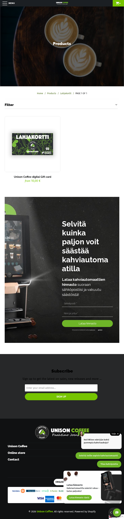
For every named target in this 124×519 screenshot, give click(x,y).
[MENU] (3, 3)
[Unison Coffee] (62, 3)
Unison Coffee (45, 511)
